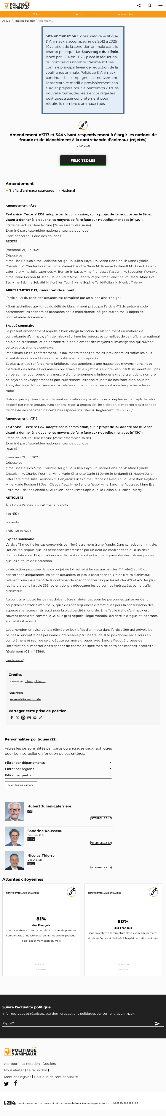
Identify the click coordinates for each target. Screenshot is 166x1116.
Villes (36, 14)
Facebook (87, 1076)
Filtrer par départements (25, 763)
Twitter (107, 1076)
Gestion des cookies (125, 1103)
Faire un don (37, 1070)
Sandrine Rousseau (44, 831)
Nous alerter (14, 1070)
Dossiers (49, 1064)
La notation (30, 1064)
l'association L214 (75, 1103)
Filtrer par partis (18, 775)
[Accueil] (13, 10)
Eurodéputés (125, 14)
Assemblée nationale (25, 699)
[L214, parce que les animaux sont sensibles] (10, 1103)
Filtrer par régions (19, 769)
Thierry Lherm (35, 681)
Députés (77, 14)
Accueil (6, 20)
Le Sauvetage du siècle (97, 52)
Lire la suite (14, 660)
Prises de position (24, 20)
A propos (11, 1064)
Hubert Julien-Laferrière (49, 806)
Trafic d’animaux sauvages (22, 893)
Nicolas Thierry (41, 855)
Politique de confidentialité (56, 1077)
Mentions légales (17, 1077)
